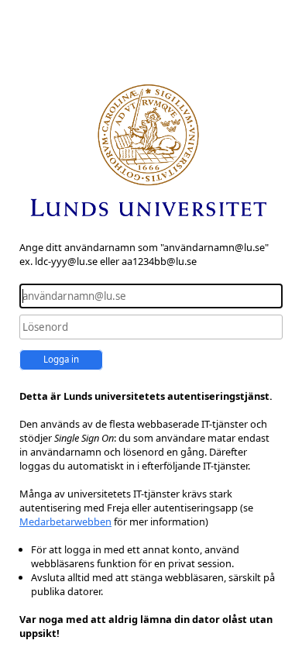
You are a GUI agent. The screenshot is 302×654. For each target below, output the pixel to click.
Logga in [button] (61, 359)
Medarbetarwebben (65, 521)
